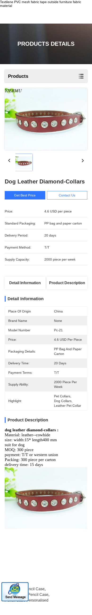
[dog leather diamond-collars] (46, 119)
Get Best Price (25, 195)
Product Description (67, 283)
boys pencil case (30, 589)
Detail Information (25, 283)
